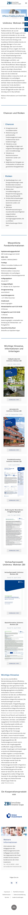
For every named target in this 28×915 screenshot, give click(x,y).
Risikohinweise (9, 783)
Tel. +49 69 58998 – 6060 (11, 864)
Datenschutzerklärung (19, 894)
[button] (26, 3)
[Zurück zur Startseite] (14, 3)
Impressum (7, 892)
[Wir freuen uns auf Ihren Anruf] (26, 19)
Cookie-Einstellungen (17, 897)
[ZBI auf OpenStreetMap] (26, 29)
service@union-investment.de (12, 866)
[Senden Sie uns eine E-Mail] (26, 24)
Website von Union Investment (10, 713)
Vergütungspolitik (15, 744)
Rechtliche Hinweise (18, 892)
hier (4, 98)
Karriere (7, 897)
